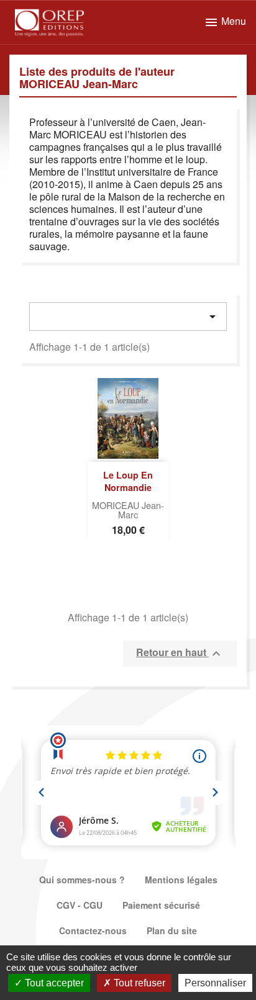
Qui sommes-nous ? (82, 879)
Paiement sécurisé (161, 905)
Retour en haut (180, 653)
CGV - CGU (80, 905)
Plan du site (172, 930)
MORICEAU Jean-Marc (128, 509)
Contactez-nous (93, 930)
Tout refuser (138, 983)
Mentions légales (181, 879)
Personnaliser (215, 983)
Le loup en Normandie (128, 481)
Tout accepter (53, 983)
